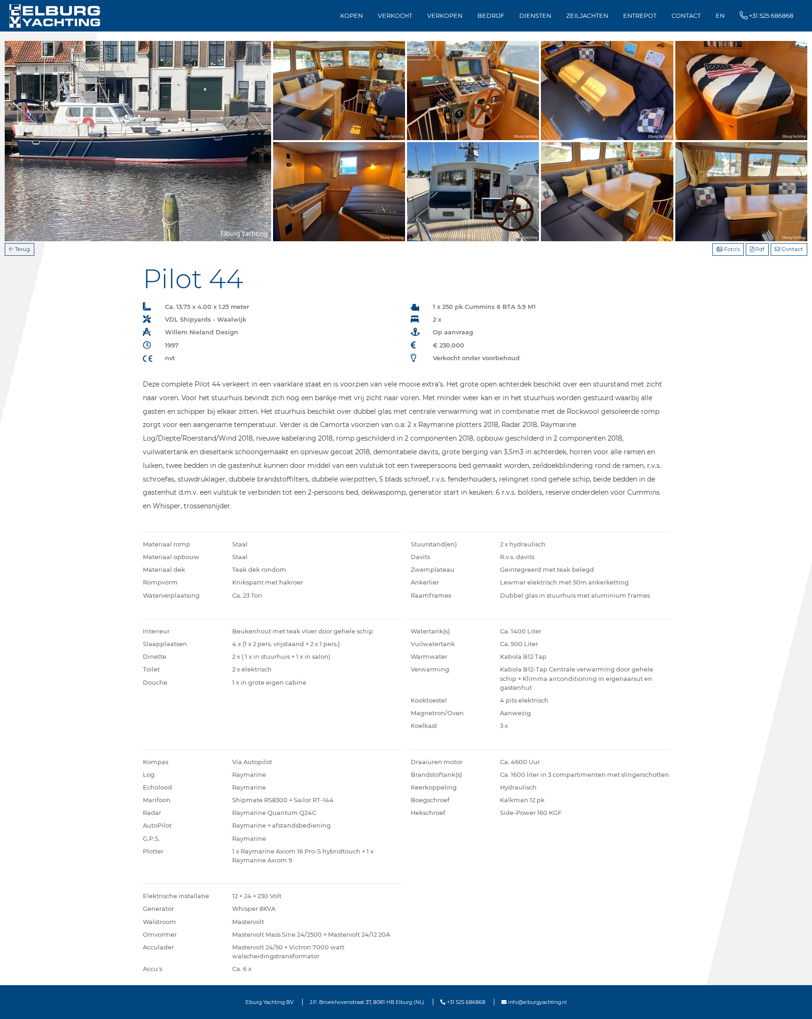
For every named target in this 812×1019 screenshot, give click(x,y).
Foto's (731, 249)
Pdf (759, 249)
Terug (22, 249)
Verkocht (395, 15)
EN (720, 15)
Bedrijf (490, 15)
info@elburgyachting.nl (537, 1002)
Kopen (351, 15)
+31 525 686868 (465, 1002)
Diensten (535, 15)
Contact (686, 15)
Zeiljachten (587, 15)
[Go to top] (793, 1002)
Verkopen (444, 15)
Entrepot (639, 15)
